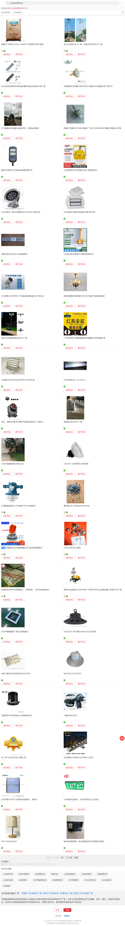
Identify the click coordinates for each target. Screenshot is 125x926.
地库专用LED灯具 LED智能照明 (14, 254)
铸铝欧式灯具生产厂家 (73, 422)
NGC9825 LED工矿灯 (72, 673)
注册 (67, 910)
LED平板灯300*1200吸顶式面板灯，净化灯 (19, 799)
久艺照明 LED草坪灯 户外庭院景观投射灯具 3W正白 (22, 296)
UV (45, 864)
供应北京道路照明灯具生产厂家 (14, 338)
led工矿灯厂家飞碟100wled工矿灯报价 (80, 631)
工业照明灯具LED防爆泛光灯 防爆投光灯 (80, 170)
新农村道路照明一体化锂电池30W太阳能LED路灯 (84, 841)
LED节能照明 (73, 880)
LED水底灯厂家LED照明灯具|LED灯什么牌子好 (20, 212)
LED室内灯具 (8, 874)
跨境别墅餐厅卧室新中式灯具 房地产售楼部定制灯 (84, 296)
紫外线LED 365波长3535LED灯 (77, 505)
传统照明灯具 (57, 880)
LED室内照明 (86, 874)
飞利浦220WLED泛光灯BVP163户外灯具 (18, 380)
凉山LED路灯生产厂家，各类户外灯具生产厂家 (83, 44)
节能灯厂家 (26, 893)
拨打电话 (19, 54)
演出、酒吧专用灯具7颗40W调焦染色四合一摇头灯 (22, 422)
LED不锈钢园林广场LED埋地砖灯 (15, 631)
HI (19, 864)
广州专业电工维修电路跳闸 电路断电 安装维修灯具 (84, 338)
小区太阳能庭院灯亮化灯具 (12, 463)
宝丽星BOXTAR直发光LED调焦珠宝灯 (16, 715)
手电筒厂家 (88, 893)
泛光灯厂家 (78, 893)
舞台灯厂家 (67, 893)
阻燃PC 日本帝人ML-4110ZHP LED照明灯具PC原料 (22, 44)
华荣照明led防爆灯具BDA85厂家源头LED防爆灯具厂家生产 (88, 86)
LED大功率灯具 (90, 880)
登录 (57, 910)
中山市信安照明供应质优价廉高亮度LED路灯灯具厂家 (23, 86)
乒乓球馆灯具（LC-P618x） (75, 380)
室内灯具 (54, 874)
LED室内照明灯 (69, 874)
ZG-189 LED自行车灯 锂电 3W (13, 757)
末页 (76, 857)
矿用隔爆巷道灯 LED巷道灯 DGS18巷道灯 (18, 505)
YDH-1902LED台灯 (9, 841)
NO (30, 864)
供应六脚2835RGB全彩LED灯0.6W (15, 673)
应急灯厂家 (37, 893)
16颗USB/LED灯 (70, 715)
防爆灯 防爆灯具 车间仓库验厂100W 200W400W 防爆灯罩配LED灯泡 (92, 128)
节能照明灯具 (102, 874)
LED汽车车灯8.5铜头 (72, 547)
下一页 (69, 857)
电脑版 (67, 915)
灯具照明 (6, 886)
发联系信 (7, 54)
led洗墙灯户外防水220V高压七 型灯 (78, 757)
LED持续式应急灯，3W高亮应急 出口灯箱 (81, 799)
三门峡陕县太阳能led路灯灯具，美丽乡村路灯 (20, 128)
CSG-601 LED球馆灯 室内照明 (76, 463)
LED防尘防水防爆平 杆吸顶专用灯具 (79, 254)
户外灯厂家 (47, 893)
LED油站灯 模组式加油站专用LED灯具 (79, 212)
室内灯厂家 (57, 893)
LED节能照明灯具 (39, 880)
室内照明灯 (23, 880)
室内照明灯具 (40, 874)
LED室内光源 (8, 880)
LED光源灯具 (106, 880)
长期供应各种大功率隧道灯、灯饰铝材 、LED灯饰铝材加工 (25, 589)
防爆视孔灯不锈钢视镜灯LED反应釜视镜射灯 (24, 547)
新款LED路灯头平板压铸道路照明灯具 (17, 170)
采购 (122, 738)
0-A (2, 864)
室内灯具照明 (24, 874)
